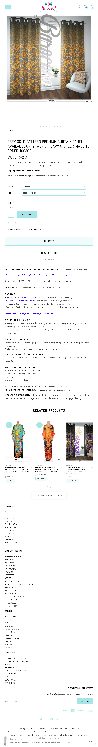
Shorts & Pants (10, 620)
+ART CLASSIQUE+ (11, 563)
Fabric (10, 187)
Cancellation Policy (11, 524)
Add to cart (40, 478)
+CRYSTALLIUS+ (11, 578)
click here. (66, 176)
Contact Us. (9, 540)
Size (9, 193)
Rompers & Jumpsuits (12, 629)
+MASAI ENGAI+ (10, 587)
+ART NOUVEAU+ (11, 569)
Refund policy (10, 521)
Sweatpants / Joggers (12, 638)
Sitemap (8, 536)
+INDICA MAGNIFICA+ (12, 581)
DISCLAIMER (9, 533)
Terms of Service (11, 527)
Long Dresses (9, 626)
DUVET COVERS (10, 674)
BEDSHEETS (9, 668)
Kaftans (7, 623)
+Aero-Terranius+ (11, 560)
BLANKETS (9, 664)
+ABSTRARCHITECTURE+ (14, 556)
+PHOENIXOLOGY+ (11, 603)
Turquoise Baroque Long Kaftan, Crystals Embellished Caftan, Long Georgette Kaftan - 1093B (17, 470)
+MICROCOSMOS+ (11, 591)
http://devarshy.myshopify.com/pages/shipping (62, 398)
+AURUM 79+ (9, 572)
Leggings (8, 641)
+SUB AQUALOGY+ (11, 606)
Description (49, 253)
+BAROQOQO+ (8, 465)
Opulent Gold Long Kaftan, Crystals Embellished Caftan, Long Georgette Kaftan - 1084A (47, 469)
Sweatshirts (9, 635)
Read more (10, 480)
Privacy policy (10, 518)
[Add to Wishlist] (31, 468)
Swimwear (8, 644)
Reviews (49, 259)
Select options (72, 480)
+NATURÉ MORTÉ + (11, 594)
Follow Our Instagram (49, 496)
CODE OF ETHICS (11, 515)
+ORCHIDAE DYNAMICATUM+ (15, 597)
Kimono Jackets (10, 632)
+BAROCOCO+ (10, 575)
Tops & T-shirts (10, 617)
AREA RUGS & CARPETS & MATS (16, 658)
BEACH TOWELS (10, 680)
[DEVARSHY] (49, 6)
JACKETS (8, 648)
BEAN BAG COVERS (12, 677)
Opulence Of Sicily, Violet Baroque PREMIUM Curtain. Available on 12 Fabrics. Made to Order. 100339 (77, 470)
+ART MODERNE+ (11, 566)
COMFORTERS (10, 683)
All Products (9, 530)
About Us (8, 512)
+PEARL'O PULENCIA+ (12, 600)
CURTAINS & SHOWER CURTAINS (16, 661)
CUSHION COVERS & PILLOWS (15, 671)
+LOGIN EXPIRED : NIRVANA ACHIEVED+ (19, 584)
